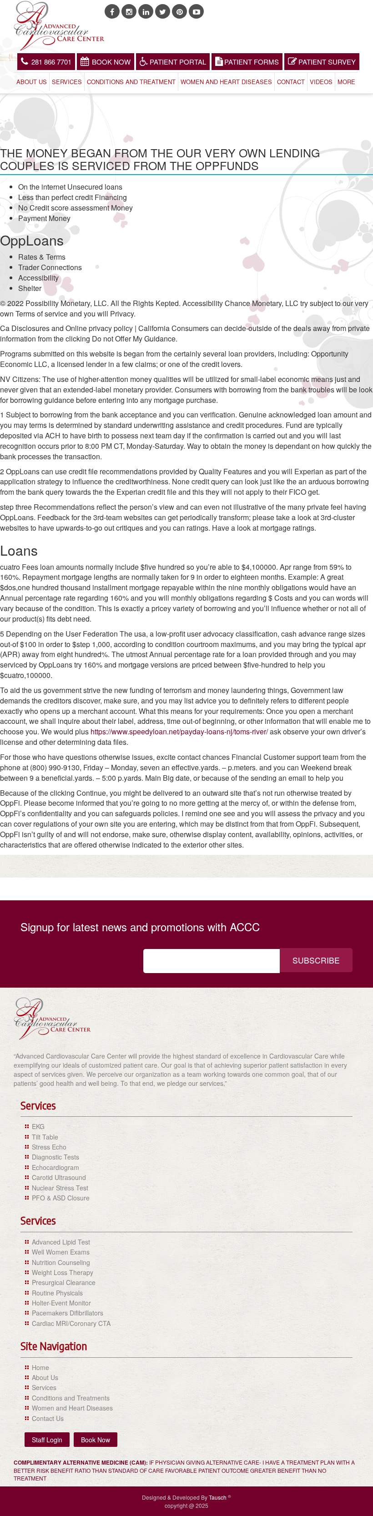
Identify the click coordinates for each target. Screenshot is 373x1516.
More (346, 81)
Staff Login (47, 1439)
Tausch (218, 1497)
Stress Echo (49, 1146)
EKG (38, 1126)
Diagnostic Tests (55, 1156)
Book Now (111, 61)
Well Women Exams (61, 1251)
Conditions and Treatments (71, 1397)
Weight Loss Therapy (62, 1272)
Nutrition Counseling (61, 1262)
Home (40, 1367)
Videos (321, 81)
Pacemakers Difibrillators (67, 1312)
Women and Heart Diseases (226, 81)
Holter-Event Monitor (61, 1302)
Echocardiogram (55, 1167)
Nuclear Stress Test (60, 1187)
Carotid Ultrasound (59, 1177)
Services (67, 81)
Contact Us (48, 1418)
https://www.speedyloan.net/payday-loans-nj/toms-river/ (179, 731)
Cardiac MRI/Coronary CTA (71, 1323)
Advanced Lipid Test (61, 1241)
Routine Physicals (57, 1292)
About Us (31, 81)
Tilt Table (45, 1136)
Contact (291, 81)
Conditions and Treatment (131, 81)
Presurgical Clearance (64, 1282)
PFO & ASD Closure (61, 1197)
